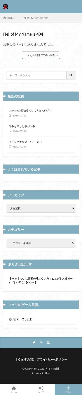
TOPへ (68, 392)
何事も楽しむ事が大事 (22, 126)
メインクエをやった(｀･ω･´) (25, 142)
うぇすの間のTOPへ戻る (41, 55)
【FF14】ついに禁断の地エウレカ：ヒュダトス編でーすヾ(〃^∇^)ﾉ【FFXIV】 (41, 280)
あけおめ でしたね (20, 319)
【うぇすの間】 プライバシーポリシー (41, 359)
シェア (41, 392)
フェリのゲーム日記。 (24, 305)
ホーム (13, 392)
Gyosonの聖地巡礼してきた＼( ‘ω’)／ (30, 110)
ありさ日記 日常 (20, 264)
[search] (71, 75)
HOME (11, 17)
